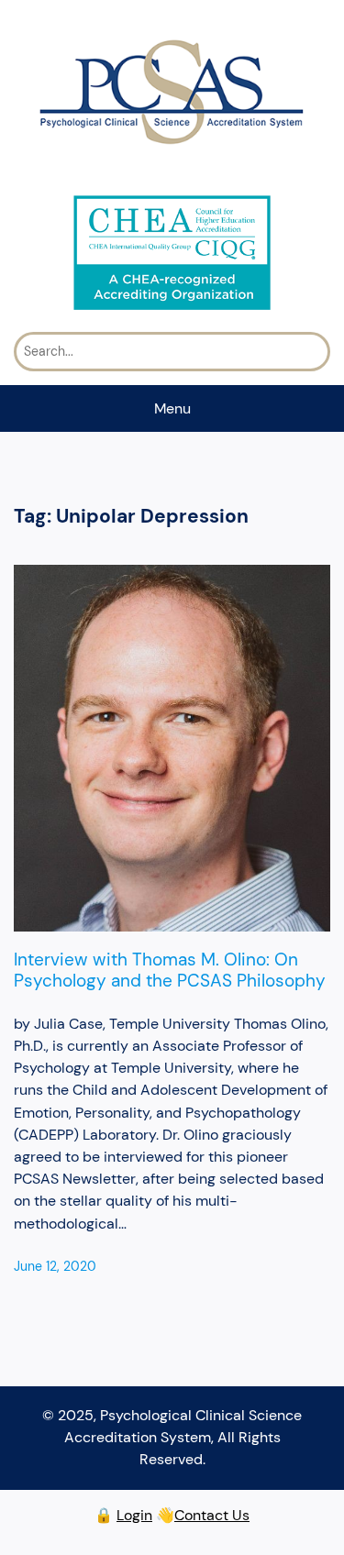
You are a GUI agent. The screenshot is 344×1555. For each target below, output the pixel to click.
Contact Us (212, 1515)
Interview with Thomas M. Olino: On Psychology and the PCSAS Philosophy (170, 970)
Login (134, 1515)
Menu (172, 408)
